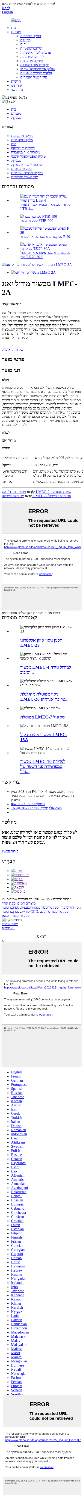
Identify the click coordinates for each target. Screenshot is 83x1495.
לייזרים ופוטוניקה (32, 56)
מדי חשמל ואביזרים (33, 77)
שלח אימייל (10, 924)
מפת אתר (8, 903)
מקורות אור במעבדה (34, 65)
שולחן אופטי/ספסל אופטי (37, 69)
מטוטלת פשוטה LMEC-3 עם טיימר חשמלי (36, 496)
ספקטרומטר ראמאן (16, 916)
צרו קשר (17, 90)
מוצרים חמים (26, 903)
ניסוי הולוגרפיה (70, 907)
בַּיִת (13, 28)
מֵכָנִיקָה (25, 40)
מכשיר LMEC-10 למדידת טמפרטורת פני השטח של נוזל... (42, 766)
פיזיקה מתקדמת (31, 61)
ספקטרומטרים (30, 36)
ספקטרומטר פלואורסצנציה (40, 907)
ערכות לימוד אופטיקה (35, 52)
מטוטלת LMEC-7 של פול (42, 717)
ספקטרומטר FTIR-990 (36, 221)
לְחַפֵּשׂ (6, 8)
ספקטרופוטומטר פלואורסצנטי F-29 (45, 237)
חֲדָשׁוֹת (16, 81)
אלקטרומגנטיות (31, 48)
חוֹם (23, 44)
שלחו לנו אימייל (12, 349)
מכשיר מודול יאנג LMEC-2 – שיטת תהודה (36, 492)
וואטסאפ (8, 928)
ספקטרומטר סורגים (54, 911)
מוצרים (16, 32)
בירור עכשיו (10, 851)
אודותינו (16, 85)
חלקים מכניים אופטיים (36, 73)
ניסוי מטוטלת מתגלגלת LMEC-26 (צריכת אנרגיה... (44, 697)
